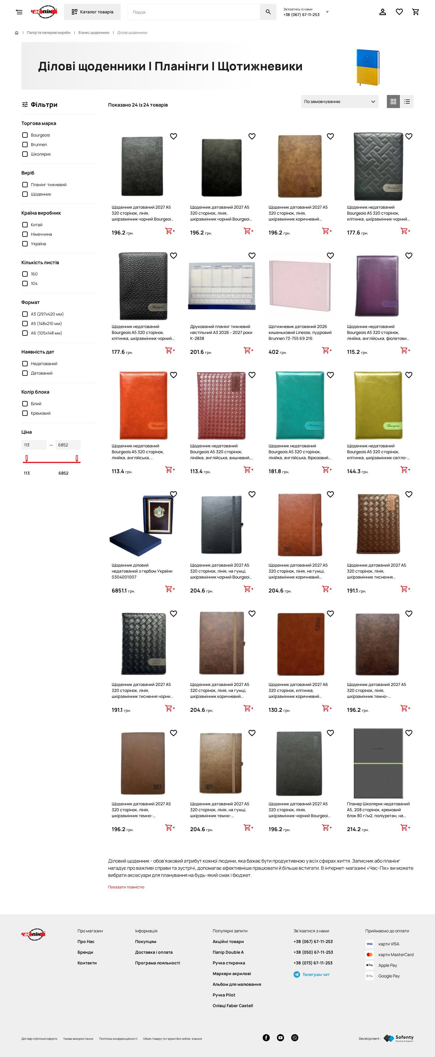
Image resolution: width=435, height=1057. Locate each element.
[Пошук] (268, 12)
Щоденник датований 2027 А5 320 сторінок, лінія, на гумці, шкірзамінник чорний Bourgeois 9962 (220, 574)
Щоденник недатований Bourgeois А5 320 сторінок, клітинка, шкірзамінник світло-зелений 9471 (377, 454)
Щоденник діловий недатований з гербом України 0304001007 (142, 571)
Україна (38, 243)
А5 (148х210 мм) (46, 323)
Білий (36, 403)
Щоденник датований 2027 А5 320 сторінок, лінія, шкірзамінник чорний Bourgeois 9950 (299, 812)
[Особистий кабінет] (382, 12)
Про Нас (86, 941)
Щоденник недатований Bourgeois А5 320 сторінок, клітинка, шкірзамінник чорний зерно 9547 (142, 335)
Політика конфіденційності (118, 1038)
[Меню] (19, 12)
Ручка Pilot (224, 995)
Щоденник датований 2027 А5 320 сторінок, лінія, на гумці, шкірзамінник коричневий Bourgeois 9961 (298, 574)
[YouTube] (280, 1038)
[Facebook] (266, 1038)
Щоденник (41, 194)
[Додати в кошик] (170, 231)
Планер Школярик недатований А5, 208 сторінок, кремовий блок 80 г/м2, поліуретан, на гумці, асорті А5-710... (378, 812)
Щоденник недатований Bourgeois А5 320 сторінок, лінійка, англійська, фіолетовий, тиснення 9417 (378, 335)
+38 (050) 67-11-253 (313, 952)
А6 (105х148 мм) (46, 333)
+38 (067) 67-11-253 (301, 14)
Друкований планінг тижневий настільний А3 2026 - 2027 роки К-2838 (221, 332)
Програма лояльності (157, 963)
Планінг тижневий (49, 184)
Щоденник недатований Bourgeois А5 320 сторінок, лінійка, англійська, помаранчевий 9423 (138, 454)
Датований (42, 373)
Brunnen (39, 144)
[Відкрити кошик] (416, 12)
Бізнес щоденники (93, 32)
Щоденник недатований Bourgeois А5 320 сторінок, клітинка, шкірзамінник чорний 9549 (377, 216)
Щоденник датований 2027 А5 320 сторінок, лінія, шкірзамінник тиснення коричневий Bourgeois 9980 (376, 574)
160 (34, 274)
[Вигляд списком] (407, 101)
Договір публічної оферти (39, 1038)
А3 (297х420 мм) (47, 314)
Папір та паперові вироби (48, 32)
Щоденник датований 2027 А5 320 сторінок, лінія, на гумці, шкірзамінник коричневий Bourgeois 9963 (219, 693)
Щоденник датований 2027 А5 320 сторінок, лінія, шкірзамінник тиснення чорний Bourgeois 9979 (142, 693)
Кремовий (41, 413)
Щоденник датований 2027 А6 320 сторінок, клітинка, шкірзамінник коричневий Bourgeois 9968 (298, 693)
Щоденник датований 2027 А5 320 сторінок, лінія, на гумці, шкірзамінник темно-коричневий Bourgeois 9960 (219, 812)
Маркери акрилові (232, 973)
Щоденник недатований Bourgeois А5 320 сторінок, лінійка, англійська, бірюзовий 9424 (298, 454)
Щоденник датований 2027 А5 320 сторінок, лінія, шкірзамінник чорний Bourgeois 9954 (220, 216)
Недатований (44, 363)
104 (34, 283)
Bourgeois (40, 135)
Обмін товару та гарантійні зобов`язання (172, 1038)
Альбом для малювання (237, 984)
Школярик (41, 154)
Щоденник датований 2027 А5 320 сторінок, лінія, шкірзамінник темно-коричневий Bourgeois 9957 (376, 693)
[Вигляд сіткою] (393, 101)
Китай (36, 224)
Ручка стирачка (229, 963)
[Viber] (294, 1038)
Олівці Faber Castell (233, 1005)
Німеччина (41, 234)
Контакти (87, 963)
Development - (370, 1038)
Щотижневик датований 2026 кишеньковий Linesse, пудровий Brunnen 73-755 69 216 (300, 332)
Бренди (85, 952)
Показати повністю (126, 887)
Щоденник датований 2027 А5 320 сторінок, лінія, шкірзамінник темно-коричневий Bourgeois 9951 (141, 812)
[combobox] (340, 101)
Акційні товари (228, 941)
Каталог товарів (97, 12)
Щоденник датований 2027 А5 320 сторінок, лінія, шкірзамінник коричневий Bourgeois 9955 (298, 216)
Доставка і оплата (154, 952)
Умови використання (78, 1038)
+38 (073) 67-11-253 (313, 963)
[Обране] (399, 12)
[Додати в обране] (173, 136)
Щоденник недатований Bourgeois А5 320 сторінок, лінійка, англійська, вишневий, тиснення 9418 (220, 454)
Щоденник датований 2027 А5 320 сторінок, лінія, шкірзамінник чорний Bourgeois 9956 (142, 216)
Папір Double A (228, 952)
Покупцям (145, 941)
